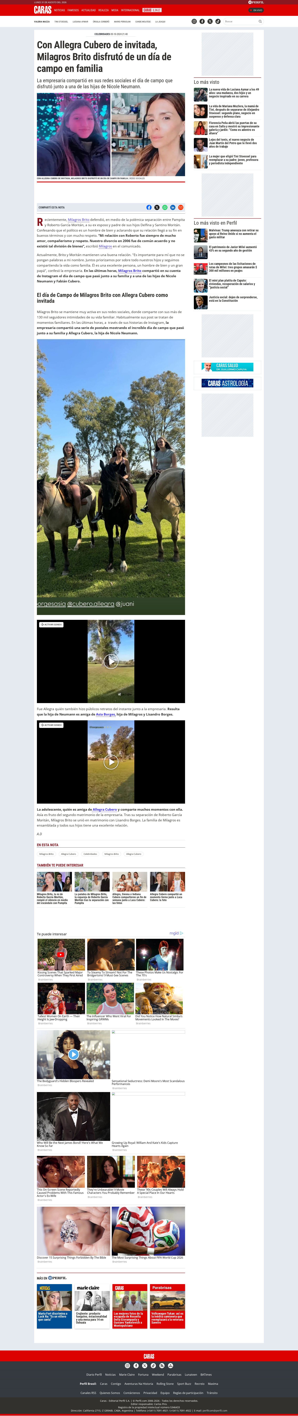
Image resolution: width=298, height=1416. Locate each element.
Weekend (158, 1375)
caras (129, 1288)
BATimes (206, 1375)
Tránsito (212, 1393)
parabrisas (167, 1288)
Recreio (200, 1384)
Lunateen (191, 1375)
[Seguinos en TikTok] (218, 21)
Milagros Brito (78, 219)
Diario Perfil (94, 1375)
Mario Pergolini (122, 21)
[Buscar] (260, 21)
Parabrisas (174, 1375)
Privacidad (150, 1393)
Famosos (73, 10)
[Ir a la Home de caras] (42, 12)
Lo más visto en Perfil (215, 223)
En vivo (258, 10)
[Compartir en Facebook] (149, 207)
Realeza (103, 10)
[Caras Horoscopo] (227, 386)
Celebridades (90, 853)
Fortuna (143, 1375)
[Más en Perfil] (57, 1278)
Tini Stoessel (61, 21)
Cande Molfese (143, 21)
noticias (54, 1288)
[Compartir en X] (157, 207)
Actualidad (88, 10)
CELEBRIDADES (102, 34)
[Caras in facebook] (202, 21)
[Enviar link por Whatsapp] (164, 207)
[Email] (180, 207)
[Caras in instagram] (194, 21)
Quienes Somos (110, 1393)
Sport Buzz (184, 1384)
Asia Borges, (106, 714)
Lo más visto (206, 82)
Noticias (59, 10)
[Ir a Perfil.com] (256, 3)
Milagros (105, 246)
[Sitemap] (170, 1365)
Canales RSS (88, 1393)
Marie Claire (127, 1375)
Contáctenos (131, 1393)
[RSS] (162, 1365)
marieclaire (92, 1288)
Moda (114, 10)
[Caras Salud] (227, 370)
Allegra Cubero (104, 809)
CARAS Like (152, 9)
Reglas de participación (188, 1393)
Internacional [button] (130, 10)
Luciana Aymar (80, 21)
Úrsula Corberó (101, 21)
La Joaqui (160, 21)
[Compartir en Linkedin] (172, 207)
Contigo (116, 1384)
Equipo (165, 1393)
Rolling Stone (165, 1384)
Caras (103, 1384)
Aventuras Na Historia (139, 1384)
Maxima (213, 1384)
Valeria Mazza (42, 21)
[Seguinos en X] (210, 21)
